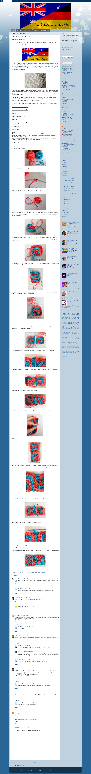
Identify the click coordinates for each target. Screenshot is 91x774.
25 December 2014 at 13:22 (29, 683)
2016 (64, 171)
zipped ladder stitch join (70, 344)
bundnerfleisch (72, 348)
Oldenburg (77, 346)
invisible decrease (71, 341)
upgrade (78, 355)
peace (78, 352)
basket (72, 338)
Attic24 (64, 103)
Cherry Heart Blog (67, 89)
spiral (39, 572)
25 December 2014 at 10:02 (30, 693)
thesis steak (71, 355)
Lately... (64, 90)
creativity (16, 572)
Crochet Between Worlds (66, 49)
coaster (74, 334)
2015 (64, 173)
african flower (70, 319)
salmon (78, 342)
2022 (64, 160)
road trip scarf (74, 332)
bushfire (78, 348)
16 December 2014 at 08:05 (25, 597)
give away (66, 321)
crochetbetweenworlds (66, 331)
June (65, 205)
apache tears (73, 347)
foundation (63, 332)
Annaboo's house (66, 121)
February (66, 212)
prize (63, 353)
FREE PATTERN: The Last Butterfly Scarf (72, 241)
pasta (76, 342)
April (65, 208)
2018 (64, 168)
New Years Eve (73, 346)
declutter (78, 331)
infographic (64, 341)
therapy (68, 355)
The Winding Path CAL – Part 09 (69, 86)
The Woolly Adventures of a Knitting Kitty (70, 94)
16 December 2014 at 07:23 (24, 578)
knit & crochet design (67, 134)
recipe (66, 318)
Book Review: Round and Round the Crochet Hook (69, 145)
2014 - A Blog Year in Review (69, 178)
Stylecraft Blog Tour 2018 (67, 135)
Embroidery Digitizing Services (21, 719)
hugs (76, 351)
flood (66, 350)
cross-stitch (77, 334)
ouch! (74, 352)
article (76, 347)
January (65, 214)
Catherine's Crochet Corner (68, 85)
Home (13, 30)
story (74, 337)
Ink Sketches (65, 82)
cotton (66, 323)
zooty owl (64, 326)
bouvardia (63, 348)
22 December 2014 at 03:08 (25, 668)
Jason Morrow (59, 770)
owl (74, 342)
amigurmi (72, 327)
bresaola (75, 338)
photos (32, 572)
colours (63, 316)
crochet (20, 572)
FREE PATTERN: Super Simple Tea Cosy (73, 257)
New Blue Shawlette (66, 149)
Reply (16, 583)
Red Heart (74, 329)
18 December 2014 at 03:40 (29, 645)
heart (66, 332)
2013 (64, 216)
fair (69, 339)
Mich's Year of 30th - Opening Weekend (71, 193)
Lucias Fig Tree (66, 108)
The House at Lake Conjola (68, 114)
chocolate (78, 338)
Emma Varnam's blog (67, 72)
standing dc (71, 337)
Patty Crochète (28, 572)
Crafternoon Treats (67, 153)
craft (66, 327)
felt (65, 350)
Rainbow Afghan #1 (68, 190)
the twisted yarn (66, 77)
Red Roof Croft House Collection (69, 69)
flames (71, 339)
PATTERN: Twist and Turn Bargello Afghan (72, 249)
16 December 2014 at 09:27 (24, 615)
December (66, 177)
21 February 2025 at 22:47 (32, 719)
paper (76, 352)
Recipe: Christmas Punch (68, 188)
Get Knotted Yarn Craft (51, 66)
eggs (68, 339)
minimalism (68, 342)
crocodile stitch (73, 331)
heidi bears (73, 324)
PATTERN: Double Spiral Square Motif (71, 186)
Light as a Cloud (66, 73)
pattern (23, 572)
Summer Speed (65, 104)
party (68, 332)
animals (68, 318)
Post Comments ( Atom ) (21, 765)
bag (75, 326)
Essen (63, 346)
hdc (78, 339)
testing (67, 343)
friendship (68, 336)
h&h (77, 339)
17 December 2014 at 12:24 (23, 635)
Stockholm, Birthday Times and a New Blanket (71, 182)
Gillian (16, 635)
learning (76, 341)
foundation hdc (69, 350)
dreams (65, 339)
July (65, 203)
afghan (70, 313)
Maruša (16, 712)
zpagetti (67, 326)
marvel (64, 352)
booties (67, 334)
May (65, 206)
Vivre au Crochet (68, 347)
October (66, 197)
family (65, 336)
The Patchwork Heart (67, 117)
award (78, 329)
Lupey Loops (65, 113)
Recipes (29, 30)
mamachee (64, 342)
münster (71, 352)
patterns (70, 332)
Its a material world (66, 154)
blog (63, 321)
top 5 (76, 355)
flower (63, 324)
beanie (77, 326)
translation (77, 324)
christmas (76, 327)
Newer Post (14, 762)
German (64, 329)
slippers (65, 333)
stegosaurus (64, 343)
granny (72, 316)
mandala (63, 337)
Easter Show (70, 323)
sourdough (76, 353)
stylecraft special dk (67, 314)
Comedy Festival (77, 344)
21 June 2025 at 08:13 (24, 736)
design (74, 319)
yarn (66, 316)
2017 (64, 169)
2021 (64, 162)
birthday (74, 323)
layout (78, 327)
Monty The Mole (66, 78)
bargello (75, 322)
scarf (70, 321)
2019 (64, 166)
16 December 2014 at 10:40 (29, 626)
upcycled (76, 343)
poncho (67, 328)
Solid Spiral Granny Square (27, 66)
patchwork (64, 328)
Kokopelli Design (66, 81)
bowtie (66, 348)
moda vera (67, 337)
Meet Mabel (65, 96)
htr (75, 351)
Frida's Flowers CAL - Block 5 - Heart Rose (73, 232)
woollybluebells (66, 139)
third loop (74, 355)
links (78, 341)
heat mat (73, 336)
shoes (63, 333)
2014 (64, 175)
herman (71, 351)
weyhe (63, 344)
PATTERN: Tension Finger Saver (72, 292)
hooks (74, 351)
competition (64, 327)
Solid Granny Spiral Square (44, 135)
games (77, 350)
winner (63, 338)
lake (68, 321)
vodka (78, 343)
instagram (76, 336)
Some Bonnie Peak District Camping (69, 140)
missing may (65, 127)
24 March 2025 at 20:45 (24, 727)
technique (76, 337)
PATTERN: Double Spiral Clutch (70, 185)
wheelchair (63, 356)
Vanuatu (63, 347)
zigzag (65, 344)
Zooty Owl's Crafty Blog (68, 130)
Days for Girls (73, 328)
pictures (35, 572)
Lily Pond (69, 333)
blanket (77, 313)
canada (78, 322)
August (65, 201)
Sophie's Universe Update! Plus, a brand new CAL (73, 274)
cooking (63, 323)
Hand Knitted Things (67, 68)
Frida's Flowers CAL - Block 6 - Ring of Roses (73, 265)
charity (69, 322)
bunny (76, 348)
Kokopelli (17, 578)
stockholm (65, 355)
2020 (64, 164)
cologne (63, 339)
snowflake (73, 353)
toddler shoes (70, 343)
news (71, 342)
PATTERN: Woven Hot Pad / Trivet (72, 283)
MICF (65, 346)
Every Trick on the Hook (68, 99)
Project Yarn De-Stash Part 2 (68, 131)
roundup (78, 332)
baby (67, 322)
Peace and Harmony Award (69, 180)
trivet (73, 343)
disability (63, 350)
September (66, 199)
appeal (69, 338)
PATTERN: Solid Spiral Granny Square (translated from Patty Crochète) (73, 223)
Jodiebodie (20, 651)
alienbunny (64, 334)
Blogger (68, 770)
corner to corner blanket (74, 318)
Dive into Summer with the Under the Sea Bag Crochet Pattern (70, 109)
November (66, 195)
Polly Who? (65, 100)
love (78, 336)
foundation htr (74, 350)
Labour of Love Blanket (67, 122)
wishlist (66, 338)
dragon (63, 336)
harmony (69, 351)
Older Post (56, 762)
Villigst (78, 333)
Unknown (17, 615)
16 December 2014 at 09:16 (29, 588)
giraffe (71, 336)
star (65, 324)
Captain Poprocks (73, 317)
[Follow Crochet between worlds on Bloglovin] (67, 57)
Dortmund (77, 328)
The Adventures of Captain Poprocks (41, 30)
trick (78, 337)
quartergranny (66, 353)
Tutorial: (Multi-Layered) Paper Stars (71, 192)
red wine (69, 353)
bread (69, 348)
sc (71, 353)
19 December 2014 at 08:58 (29, 659)
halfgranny (66, 351)
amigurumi (68, 324)
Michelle (20, 588)
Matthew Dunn (68, 346)
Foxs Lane (65, 126)
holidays (76, 316)
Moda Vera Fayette (72, 326)
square (41, 572)
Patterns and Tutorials (21, 30)
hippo (72, 322)
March (65, 210)
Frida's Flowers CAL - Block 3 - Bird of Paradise (73, 301)
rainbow (77, 319)
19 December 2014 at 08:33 (28, 651)
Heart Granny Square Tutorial (68, 118)
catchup (71, 334)
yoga (66, 356)
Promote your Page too (65, 51)
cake (69, 334)
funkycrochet (65, 148)
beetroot (78, 347)
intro (67, 341)
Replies (17, 586)
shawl (69, 328)
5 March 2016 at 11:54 (22, 712)
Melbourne (68, 329)
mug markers (68, 352)
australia (67, 317)
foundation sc (74, 339)
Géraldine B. (17, 597)
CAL (74, 313)
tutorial (44, 572)
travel (75, 321)
